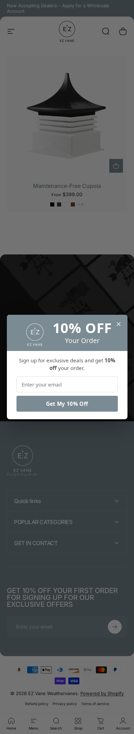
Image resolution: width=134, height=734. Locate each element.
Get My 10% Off (67, 403)
